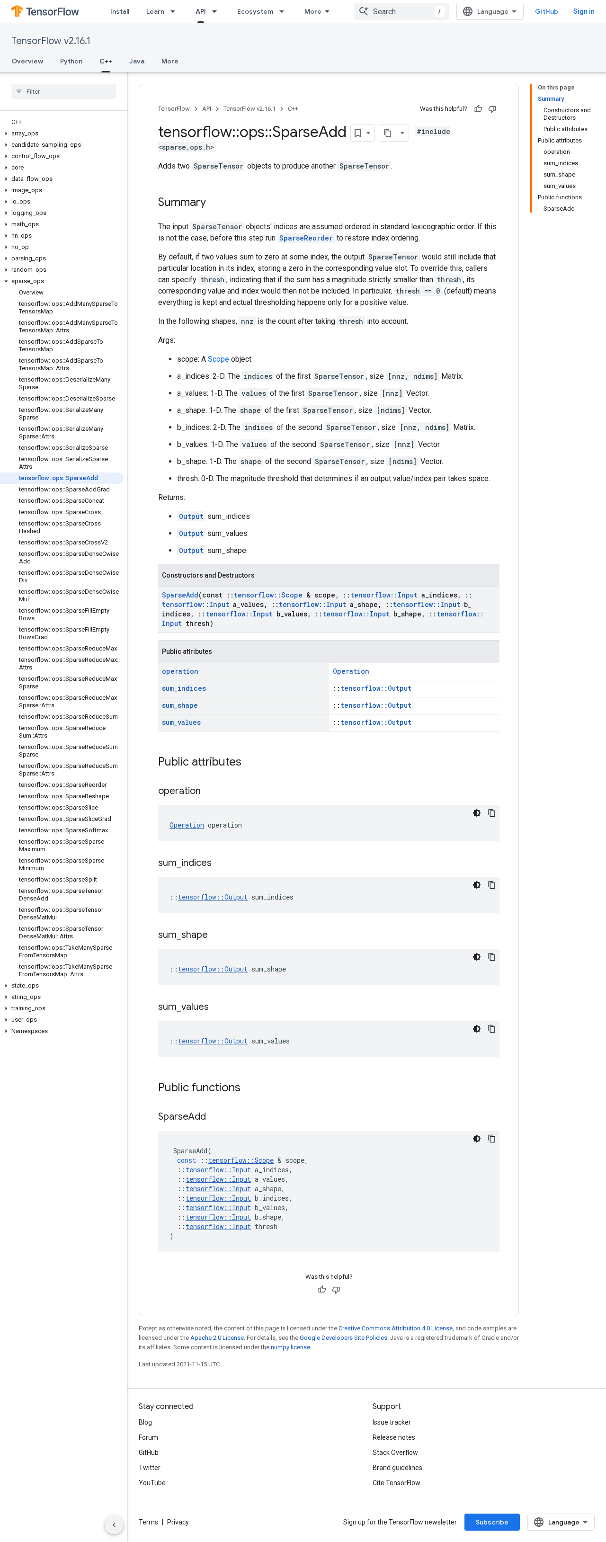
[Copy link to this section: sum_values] (218, 1007)
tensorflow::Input (384, 594)
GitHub (546, 11)
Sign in (584, 11)
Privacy (178, 1522)
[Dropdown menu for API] (217, 11)
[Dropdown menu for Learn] (175, 11)
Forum (148, 1437)
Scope (218, 359)
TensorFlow (174, 108)
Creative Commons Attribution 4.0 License (396, 1328)
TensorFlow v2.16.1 (50, 41)
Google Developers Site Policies (343, 1337)
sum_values (181, 722)
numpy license (290, 1347)
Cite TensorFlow (396, 1483)
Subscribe (492, 1522)
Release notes (394, 1437)
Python (71, 61)
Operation (351, 671)
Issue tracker (392, 1422)
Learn (155, 11)
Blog (145, 1422)
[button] (62, 133)
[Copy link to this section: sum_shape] (217, 935)
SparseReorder (306, 237)
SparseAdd (180, 594)
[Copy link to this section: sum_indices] (221, 863)
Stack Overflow (395, 1452)
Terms (148, 1522)
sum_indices (184, 688)
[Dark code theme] (476, 812)
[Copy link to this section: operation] (210, 791)
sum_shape (180, 705)
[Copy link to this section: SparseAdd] (215, 1117)
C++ (105, 61)
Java (136, 61)
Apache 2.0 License (217, 1337)
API (201, 11)
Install (119, 11)
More (312, 11)
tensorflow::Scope (268, 594)
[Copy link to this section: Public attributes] (250, 762)
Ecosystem (255, 11)
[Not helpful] (492, 109)
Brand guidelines (397, 1467)
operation (180, 671)
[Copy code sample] (491, 812)
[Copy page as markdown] (387, 133)
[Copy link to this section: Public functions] (250, 1088)
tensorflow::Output (375, 688)
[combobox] (401, 11)
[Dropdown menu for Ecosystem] (284, 11)
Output (191, 516)
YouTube (152, 1483)
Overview (27, 61)
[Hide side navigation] (114, 1524)
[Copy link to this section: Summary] (215, 203)
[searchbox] (63, 91)
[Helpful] (478, 109)
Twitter (149, 1467)
